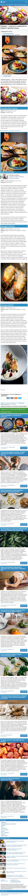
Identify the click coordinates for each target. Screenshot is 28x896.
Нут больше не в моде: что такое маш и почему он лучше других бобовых (13, 610)
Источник (3, 389)
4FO (4, 2)
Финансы (3, 825)
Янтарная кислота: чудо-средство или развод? (12, 740)
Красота (3, 831)
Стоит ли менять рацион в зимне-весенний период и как (11, 655)
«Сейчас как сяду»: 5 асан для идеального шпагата (16, 177)
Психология (4, 828)
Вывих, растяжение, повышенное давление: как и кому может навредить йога (13, 568)
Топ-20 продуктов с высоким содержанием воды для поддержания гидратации (14, 529)
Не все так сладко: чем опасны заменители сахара (10, 779)
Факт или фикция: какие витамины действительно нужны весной (12, 490)
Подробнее (24, 448)
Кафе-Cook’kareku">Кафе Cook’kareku (11, 34)
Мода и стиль (4, 835)
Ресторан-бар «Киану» (8, 33)
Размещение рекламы (15, 880)
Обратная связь (4, 880)
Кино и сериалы (5, 832)
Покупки (3, 834)
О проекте (3, 879)
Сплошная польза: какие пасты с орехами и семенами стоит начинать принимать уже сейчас (14, 697)
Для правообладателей (15, 882)
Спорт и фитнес (4, 448)
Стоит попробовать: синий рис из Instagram (11, 416)
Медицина (3, 822)
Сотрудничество (14, 879)
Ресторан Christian (7, 74)
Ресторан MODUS (7, 76)
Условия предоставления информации (9, 893)
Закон (2, 826)
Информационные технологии (8, 824)
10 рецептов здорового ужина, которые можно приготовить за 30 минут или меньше (13, 453)
